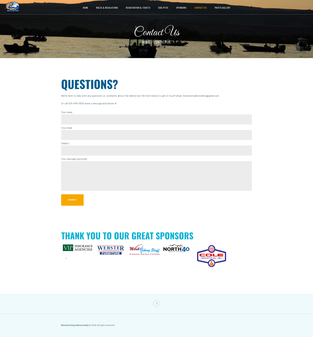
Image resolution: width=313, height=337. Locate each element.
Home (146, 42)
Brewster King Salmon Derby (75, 325)
